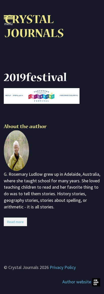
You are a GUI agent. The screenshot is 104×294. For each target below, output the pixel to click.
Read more (15, 222)
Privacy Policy (63, 267)
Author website (77, 282)
